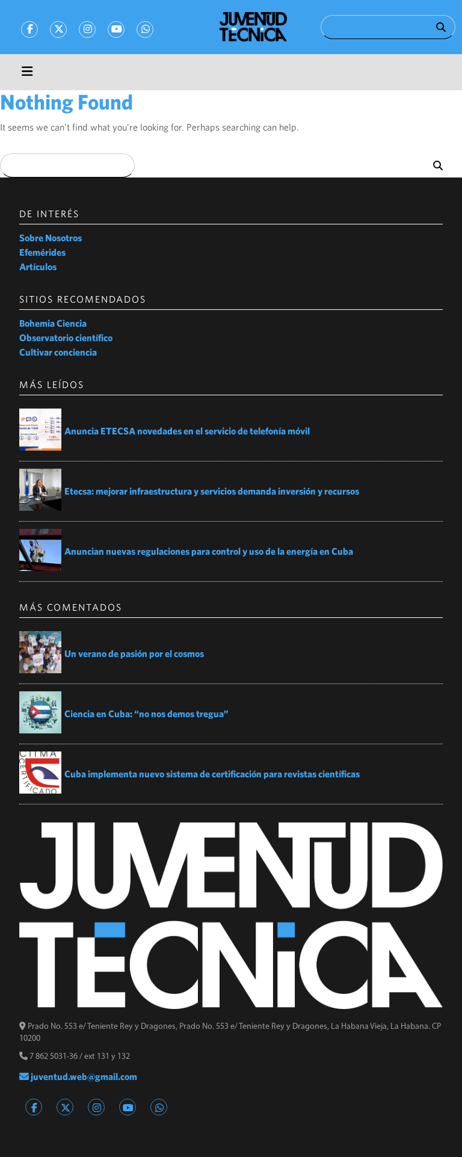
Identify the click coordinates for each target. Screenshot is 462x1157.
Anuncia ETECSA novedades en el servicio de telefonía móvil (187, 430)
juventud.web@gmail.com (83, 1076)
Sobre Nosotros (50, 237)
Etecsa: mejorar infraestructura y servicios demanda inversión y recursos (211, 491)
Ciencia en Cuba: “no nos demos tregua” (146, 713)
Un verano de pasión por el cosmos (134, 653)
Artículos (38, 266)
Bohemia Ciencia (53, 323)
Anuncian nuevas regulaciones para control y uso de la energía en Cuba (208, 551)
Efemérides (42, 252)
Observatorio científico (65, 337)
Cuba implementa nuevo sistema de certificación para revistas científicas (212, 773)
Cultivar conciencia (58, 352)
